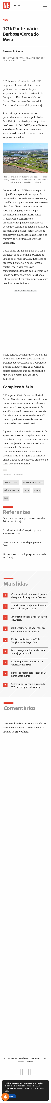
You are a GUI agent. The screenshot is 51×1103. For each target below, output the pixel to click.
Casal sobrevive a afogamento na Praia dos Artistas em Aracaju (24, 520)
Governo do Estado (32, 482)
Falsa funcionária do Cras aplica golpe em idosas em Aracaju (23, 532)
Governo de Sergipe (13, 51)
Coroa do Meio (11, 482)
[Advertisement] (25, 321)
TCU (6, 498)
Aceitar (10, 1096)
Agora (17, 5)
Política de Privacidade (13, 1058)
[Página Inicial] (5, 5)
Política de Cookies (32, 1058)
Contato (29, 1062)
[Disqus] (25, 776)
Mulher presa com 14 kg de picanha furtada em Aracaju (24, 556)
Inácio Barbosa (11, 490)
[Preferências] (5, 1097)
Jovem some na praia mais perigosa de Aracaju (22, 544)
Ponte (37, 490)
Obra (26, 490)
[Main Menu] (45, 6)
